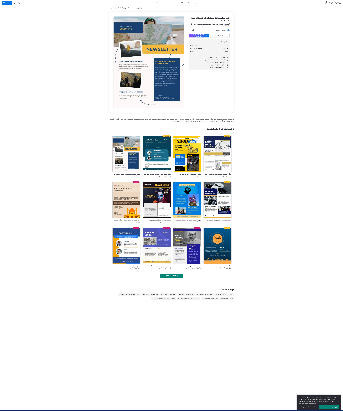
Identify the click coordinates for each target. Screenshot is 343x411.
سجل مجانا (7, 2)
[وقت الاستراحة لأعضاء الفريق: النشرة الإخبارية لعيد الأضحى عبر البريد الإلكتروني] (126, 200)
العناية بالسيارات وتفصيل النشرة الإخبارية (219, 220)
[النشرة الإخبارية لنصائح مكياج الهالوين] (157, 200)
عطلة (132, 8)
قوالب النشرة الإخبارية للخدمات (210, 298)
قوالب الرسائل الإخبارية (140, 8)
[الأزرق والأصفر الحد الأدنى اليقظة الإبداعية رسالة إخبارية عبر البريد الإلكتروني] (187, 200)
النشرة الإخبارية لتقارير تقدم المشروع (160, 266)
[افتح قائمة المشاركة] (193, 30)
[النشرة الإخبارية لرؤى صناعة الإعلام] (187, 246)
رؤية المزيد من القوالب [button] (171, 275)
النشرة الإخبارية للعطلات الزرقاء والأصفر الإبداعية (126, 174)
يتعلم (164, 2)
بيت (153, 8)
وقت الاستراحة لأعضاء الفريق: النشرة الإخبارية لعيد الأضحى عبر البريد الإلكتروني (126, 220)
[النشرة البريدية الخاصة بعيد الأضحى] (217, 246)
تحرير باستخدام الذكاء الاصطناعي (197, 35)
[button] (220, 35)
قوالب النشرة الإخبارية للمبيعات (186, 294)
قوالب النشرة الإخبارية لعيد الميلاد (224, 294)
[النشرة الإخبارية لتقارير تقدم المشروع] (157, 246)
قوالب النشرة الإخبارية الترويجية (205, 294)
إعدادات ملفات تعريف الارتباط (308, 407)
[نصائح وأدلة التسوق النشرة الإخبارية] (187, 154)
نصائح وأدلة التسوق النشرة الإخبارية (190, 174)
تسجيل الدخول (19, 2)
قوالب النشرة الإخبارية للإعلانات (150, 294)
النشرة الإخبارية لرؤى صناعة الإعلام (191, 266)
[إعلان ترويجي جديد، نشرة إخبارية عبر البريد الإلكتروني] (126, 246)
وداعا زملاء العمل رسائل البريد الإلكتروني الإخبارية (157, 174)
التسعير (155, 2)
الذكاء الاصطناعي (185, 2)
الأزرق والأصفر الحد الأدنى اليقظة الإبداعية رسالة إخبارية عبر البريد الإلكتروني (187, 220)
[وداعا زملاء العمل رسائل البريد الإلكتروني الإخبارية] (157, 154)
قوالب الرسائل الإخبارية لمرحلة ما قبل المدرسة (163, 298)
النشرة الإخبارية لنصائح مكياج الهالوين (159, 220)
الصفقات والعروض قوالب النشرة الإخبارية (129, 294)
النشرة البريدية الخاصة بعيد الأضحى (221, 266)
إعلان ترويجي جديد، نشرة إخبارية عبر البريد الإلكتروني (126, 266)
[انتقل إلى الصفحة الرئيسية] (333, 2)
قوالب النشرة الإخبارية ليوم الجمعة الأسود (188, 298)
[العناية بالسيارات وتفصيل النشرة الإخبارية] (217, 200)
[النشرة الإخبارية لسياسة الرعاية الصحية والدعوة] (217, 154)
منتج (197, 2)
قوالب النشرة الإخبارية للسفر (168, 294)
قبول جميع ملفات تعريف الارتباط (329, 407)
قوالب (172, 2)
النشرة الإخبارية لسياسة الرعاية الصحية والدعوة (217, 174)
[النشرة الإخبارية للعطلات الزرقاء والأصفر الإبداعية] (126, 154)
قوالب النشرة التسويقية (227, 298)
